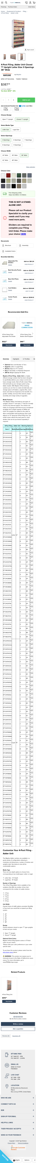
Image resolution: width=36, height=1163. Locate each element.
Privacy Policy (11, 1143)
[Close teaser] (14, 1160)
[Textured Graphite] (3, 181)
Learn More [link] (29, 106)
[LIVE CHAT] (18, 1077)
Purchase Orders (12, 7)
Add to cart (26, 100)
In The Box (26, 359)
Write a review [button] (18, 1024)
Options (26, 1160)
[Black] (14, 186)
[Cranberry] (8, 175)
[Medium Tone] (19, 181)
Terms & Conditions (23, 1143)
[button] (32, 333)
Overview (6, 359)
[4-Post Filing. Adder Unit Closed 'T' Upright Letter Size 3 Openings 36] (21, 57)
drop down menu (8, 952)
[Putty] (8, 181)
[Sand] (29, 181)
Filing (24, 11)
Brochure (8, 245)
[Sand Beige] (24, 181)
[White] (3, 175)
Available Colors (10, 251)
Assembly (25, 245)
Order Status (31, 7)
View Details (9, 345)
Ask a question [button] (18, 1029)
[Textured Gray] (24, 175)
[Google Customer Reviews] (18, 1147)
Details (10, 265)
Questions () (16, 1036)
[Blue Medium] (29, 175)
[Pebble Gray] (14, 181)
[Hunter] (19, 175)
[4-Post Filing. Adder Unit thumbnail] (4, 57)
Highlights (16, 359)
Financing (3, 7)
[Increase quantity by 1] (13, 100)
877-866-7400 (26, 2)
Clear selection (30, 167)
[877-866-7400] (18, 1056)
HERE (23, 234)
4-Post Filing (5, 13)
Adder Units (14, 13)
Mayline (18, 74)
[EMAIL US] (18, 1066)
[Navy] (3, 186)
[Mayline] (7, 75)
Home (3, 11)
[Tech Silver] (8, 186)
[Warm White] (14, 175)
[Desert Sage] (19, 186)
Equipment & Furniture (14, 11)
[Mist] (24, 186)
